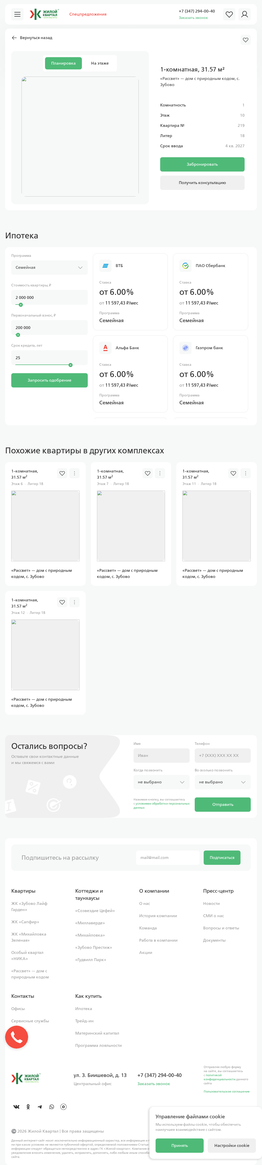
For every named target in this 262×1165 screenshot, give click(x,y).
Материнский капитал (97, 1033)
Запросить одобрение (49, 380)
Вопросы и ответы (221, 928)
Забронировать (202, 164)
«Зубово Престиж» (93, 947)
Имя (137, 744)
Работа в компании (158, 940)
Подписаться (222, 857)
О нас (144, 903)
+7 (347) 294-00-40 (197, 11)
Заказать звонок (193, 18)
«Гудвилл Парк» (90, 959)
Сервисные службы (30, 1020)
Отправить (222, 804)
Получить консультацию (202, 182)
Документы (214, 940)
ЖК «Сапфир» (25, 921)
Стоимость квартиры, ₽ (31, 285)
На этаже (100, 63)
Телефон (202, 744)
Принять (179, 1145)
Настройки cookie (231, 1145)
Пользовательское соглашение (227, 1091)
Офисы (18, 1008)
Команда (148, 928)
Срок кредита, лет (26, 345)
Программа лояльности (98, 1045)
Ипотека (83, 1008)
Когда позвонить (148, 770)
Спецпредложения (87, 14)
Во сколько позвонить (214, 770)
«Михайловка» (90, 935)
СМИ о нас (213, 915)
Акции (145, 952)
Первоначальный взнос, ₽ (33, 315)
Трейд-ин (84, 1020)
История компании (158, 915)
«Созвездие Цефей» (95, 910)
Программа (21, 255)
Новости (211, 903)
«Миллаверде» (90, 922)
